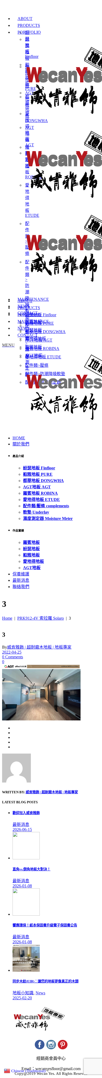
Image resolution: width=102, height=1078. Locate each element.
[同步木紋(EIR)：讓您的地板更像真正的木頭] (26, 970)
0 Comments (12, 657)
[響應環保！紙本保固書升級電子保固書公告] (26, 914)
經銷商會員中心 (51, 1058)
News (40, 993)
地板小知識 (23, 993)
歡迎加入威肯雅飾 (26, 813)
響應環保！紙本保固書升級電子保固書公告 (45, 925)
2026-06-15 (22, 829)
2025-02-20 (22, 998)
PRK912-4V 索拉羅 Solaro (40, 618)
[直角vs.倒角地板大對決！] (26, 858)
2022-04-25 (11, 652)
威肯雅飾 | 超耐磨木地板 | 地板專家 (39, 647)
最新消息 (21, 824)
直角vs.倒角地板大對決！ (31, 869)
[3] (16, 781)
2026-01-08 (22, 886)
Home (7, 618)
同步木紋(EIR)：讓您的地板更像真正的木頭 (45, 981)
